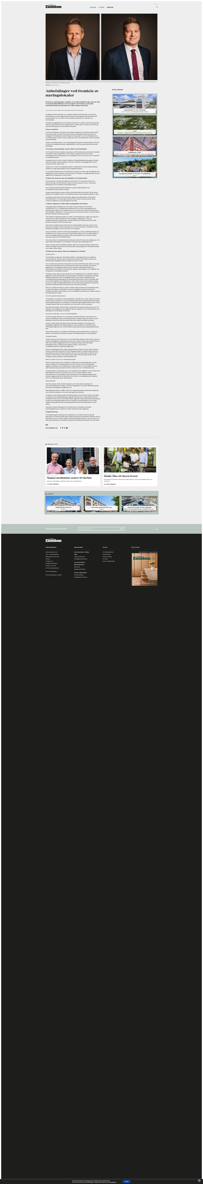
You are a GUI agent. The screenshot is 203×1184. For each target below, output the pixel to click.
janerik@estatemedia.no (80, 577)
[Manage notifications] (199, 1180)
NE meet (105, 558)
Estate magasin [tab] (153, 552)
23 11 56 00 (53, 565)
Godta (126, 1181)
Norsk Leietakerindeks (109, 561)
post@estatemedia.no (52, 563)
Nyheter (110, 7)
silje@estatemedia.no (80, 569)
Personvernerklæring (51, 571)
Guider (101, 7)
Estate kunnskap (107, 556)
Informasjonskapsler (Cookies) (54, 575)
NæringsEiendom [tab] (143, 552)
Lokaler (93, 7)
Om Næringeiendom (108, 552)
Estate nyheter (107, 554)
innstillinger (113, 1182)
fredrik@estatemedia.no (80, 558)
